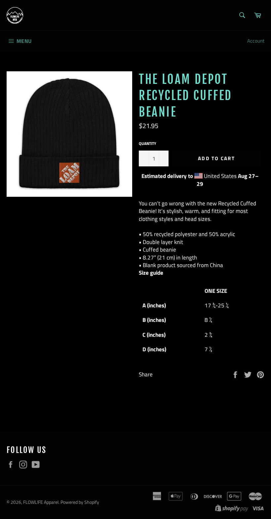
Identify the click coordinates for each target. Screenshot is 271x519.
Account (255, 41)
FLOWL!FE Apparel (40, 502)
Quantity (147, 144)
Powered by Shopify (79, 502)
